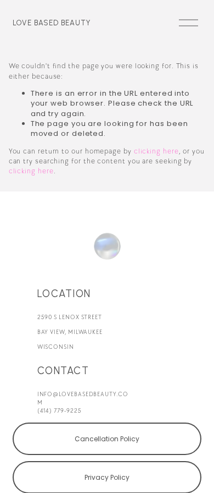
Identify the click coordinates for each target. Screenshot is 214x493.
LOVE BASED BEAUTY (52, 23)
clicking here (156, 151)
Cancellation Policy (107, 438)
